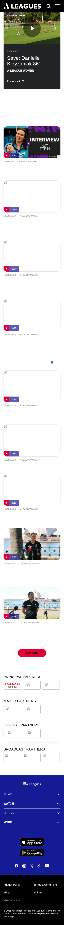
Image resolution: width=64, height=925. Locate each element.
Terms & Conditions (45, 884)
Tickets (38, 892)
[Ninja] (31, 685)
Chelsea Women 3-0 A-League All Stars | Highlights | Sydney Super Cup (31, 344)
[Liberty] (12, 709)
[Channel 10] (12, 757)
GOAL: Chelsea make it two (26, 465)
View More (32, 653)
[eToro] (31, 709)
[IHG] (31, 733)
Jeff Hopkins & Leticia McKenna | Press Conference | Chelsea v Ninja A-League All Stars (31, 226)
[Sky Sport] (51, 757)
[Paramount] (32, 757)
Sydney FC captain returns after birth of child (30, 169)
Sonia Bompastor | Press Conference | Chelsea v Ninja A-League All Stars (30, 285)
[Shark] (51, 685)
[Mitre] (12, 733)
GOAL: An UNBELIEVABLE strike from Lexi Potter (31, 413)
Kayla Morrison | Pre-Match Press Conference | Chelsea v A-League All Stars (31, 573)
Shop (7, 892)
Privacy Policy (12, 884)
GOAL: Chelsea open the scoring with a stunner (31, 516)
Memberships (12, 900)
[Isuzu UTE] (12, 685)
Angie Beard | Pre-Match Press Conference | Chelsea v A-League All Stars (31, 633)
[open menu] (57, 6)
